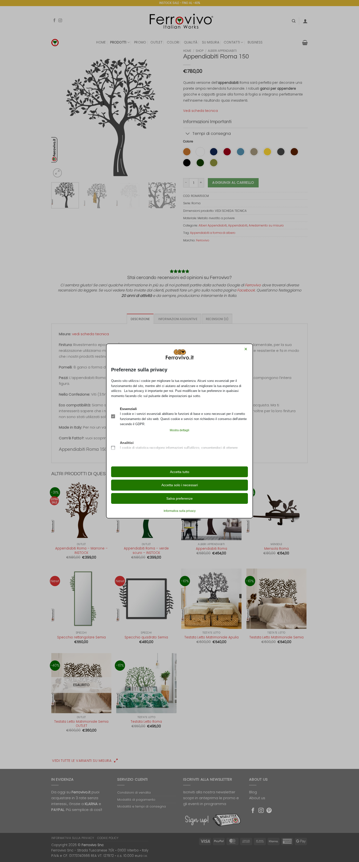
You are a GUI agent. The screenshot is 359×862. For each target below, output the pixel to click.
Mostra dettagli (179, 430)
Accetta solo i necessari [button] (179, 485)
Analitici (127, 443)
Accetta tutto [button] (179, 472)
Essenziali (128, 409)
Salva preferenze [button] (179, 498)
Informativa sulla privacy (180, 511)
